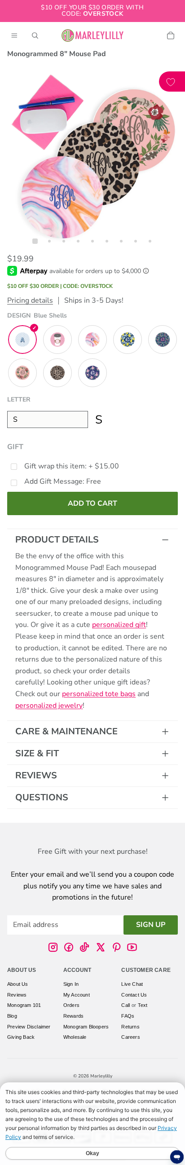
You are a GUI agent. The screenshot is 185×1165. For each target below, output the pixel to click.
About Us (17, 984)
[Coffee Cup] (57, 339)
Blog (12, 1016)
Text (143, 1005)
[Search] (35, 35)
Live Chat (132, 984)
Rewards (73, 1016)
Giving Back (21, 1037)
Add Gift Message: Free (62, 481)
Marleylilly (101, 1076)
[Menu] (14, 35)
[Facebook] (68, 947)
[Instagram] (53, 947)
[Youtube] (132, 947)
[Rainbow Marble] (92, 339)
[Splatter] (162, 339)
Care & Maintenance (66, 731)
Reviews (36, 775)
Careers (130, 1037)
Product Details (57, 540)
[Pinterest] (116, 947)
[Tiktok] (84, 947)
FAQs (127, 1016)
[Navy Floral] (92, 372)
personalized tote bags (99, 694)
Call (125, 1005)
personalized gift (119, 625)
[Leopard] (57, 372)
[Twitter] (100, 947)
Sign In (71, 984)
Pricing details (30, 300)
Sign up (150, 925)
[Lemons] (127, 339)
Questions (41, 797)
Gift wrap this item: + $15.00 (71, 466)
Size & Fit (37, 753)
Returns (130, 1026)
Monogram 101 (24, 1005)
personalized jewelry (49, 705)
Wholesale (75, 1037)
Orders (71, 1005)
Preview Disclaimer (29, 1026)
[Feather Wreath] (22, 372)
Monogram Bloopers (86, 1026)
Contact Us (134, 994)
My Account (76, 994)
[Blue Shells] (22, 339)
